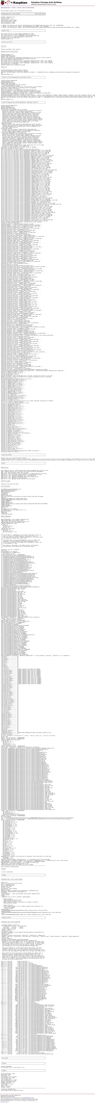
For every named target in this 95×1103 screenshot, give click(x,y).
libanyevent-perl (5, 7)
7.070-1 (14, 7)
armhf (19, 7)
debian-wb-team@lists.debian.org (29, 1099)
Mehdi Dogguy (11, 1096)
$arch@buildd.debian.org (27, 1097)
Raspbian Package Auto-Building (46, 2)
